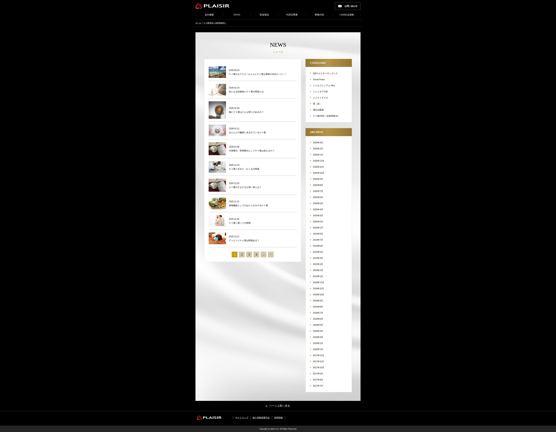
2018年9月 (318, 300)
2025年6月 (318, 197)
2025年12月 (318, 161)
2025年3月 (318, 215)
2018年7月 (318, 313)
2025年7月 (318, 191)
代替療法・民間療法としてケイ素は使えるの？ (252, 150)
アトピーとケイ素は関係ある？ (244, 240)
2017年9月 (318, 373)
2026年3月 (318, 142)
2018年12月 (318, 282)
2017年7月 (318, 386)
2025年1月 (318, 227)
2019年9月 (318, 234)
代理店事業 (292, 15)
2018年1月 (318, 349)
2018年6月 (318, 319)
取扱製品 (264, 15)
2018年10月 (318, 294)
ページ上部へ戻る (279, 405)
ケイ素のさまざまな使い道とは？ (245, 187)
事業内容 (319, 15)
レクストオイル (320, 97)
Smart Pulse (319, 79)
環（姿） (317, 103)
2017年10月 (318, 367)
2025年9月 (318, 179)
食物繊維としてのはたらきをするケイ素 (248, 205)
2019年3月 (318, 264)
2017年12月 (318, 355)
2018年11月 (318, 288)
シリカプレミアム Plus (324, 85)
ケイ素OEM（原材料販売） (326, 116)
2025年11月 (318, 167)
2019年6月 (318, 246)
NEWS (237, 15)
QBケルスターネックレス (325, 73)
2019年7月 (318, 240)
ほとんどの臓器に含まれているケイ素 (247, 132)
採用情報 (278, 417)
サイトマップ (241, 417)
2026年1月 (318, 154)
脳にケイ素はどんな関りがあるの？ (246, 112)
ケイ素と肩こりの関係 (240, 223)
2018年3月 (318, 337)
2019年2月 (318, 270)
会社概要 (209, 15)
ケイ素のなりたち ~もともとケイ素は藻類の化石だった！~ (257, 74)
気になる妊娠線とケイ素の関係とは (246, 91)
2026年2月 (318, 148)
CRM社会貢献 (347, 15)
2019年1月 (318, 276)
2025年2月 (318, 221)
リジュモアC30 (320, 91)
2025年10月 (318, 173)
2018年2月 (318, 343)
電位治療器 (318, 110)
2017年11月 (318, 361)
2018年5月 (318, 325)
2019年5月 (318, 252)
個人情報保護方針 (261, 417)
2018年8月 (318, 306)
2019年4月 (318, 258)
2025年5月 (318, 203)
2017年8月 (318, 379)
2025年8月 (318, 185)
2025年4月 (318, 209)
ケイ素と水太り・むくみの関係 (244, 169)
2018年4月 (318, 331)
